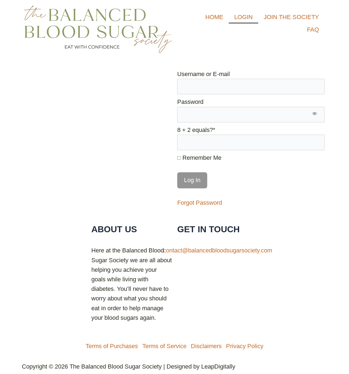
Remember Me (201, 157)
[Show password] (314, 114)
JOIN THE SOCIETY (291, 17)
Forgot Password (199, 202)
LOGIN (243, 17)
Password (190, 101)
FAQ (313, 29)
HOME (214, 17)
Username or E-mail (203, 74)
